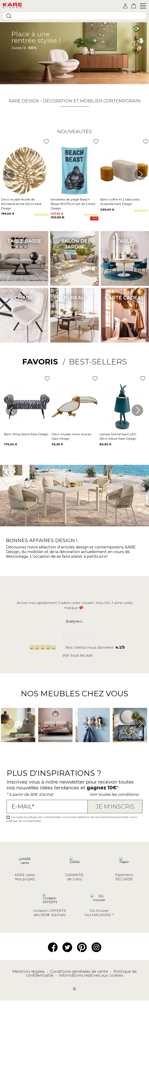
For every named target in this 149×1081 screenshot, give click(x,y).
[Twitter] (67, 947)
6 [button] (76, 637)
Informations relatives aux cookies (91, 975)
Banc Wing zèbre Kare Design (26, 434)
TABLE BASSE (24, 241)
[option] (74, 53)
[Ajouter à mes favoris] (46, 141)
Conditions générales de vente (79, 971)
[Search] (8, 16)
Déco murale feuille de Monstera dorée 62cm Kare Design (21, 204)
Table (125, 241)
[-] (74, 53)
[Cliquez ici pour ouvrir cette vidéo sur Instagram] (3, 748)
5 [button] (73, 637)
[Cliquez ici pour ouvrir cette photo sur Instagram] (40, 748)
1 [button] (58, 637)
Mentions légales (29, 971)
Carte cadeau (125, 298)
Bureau (74, 298)
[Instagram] (96, 947)
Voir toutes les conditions (114, 794)
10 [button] (91, 637)
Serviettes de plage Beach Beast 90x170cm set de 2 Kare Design (73, 204)
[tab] (43, 361)
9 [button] (87, 637)
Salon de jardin (74, 244)
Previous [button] (9, 174)
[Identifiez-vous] (125, 5)
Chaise (24, 298)
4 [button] (69, 637)
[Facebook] (53, 947)
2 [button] (62, 637)
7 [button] (80, 637)
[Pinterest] (82, 947)
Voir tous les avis (77, 655)
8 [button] (84, 637)
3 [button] (65, 637)
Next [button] (140, 174)
